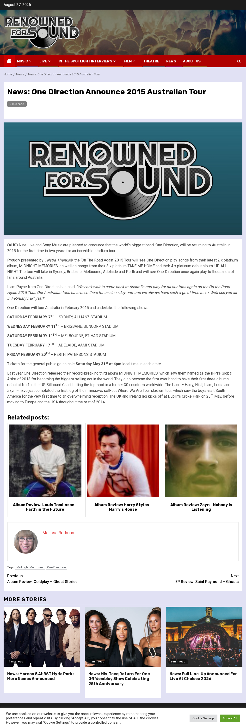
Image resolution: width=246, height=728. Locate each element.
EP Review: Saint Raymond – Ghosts (207, 579)
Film (128, 61)
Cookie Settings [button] (203, 718)
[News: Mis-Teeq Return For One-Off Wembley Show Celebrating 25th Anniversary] (123, 637)
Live (43, 61)
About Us (192, 61)
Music (22, 61)
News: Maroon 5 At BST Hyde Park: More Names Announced (40, 676)
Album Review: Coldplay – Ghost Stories (42, 579)
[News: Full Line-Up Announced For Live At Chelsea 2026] (204, 637)
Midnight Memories (30, 567)
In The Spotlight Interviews (85, 61)
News (171, 61)
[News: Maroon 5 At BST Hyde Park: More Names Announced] (42, 637)
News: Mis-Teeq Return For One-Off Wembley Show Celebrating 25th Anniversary (120, 679)
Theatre (151, 61)
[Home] (9, 61)
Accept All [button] (230, 718)
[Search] (239, 61)
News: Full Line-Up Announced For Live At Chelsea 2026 (203, 676)
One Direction (56, 567)
